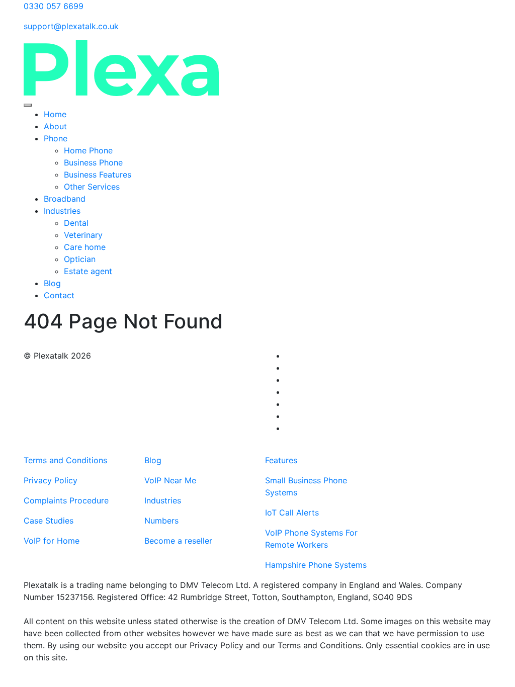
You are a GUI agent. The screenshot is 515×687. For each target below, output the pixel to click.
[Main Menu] (28, 105)
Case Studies (48, 521)
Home (55, 114)
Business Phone (93, 162)
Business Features (97, 174)
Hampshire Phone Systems (316, 565)
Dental (76, 223)
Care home (86, 247)
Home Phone (88, 150)
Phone (55, 138)
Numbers (161, 521)
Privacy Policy (50, 480)
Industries (62, 211)
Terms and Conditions (65, 460)
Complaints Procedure (66, 500)
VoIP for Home (51, 541)
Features (281, 460)
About (55, 126)
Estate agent (89, 271)
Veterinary (83, 235)
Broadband (64, 199)
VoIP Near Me (170, 480)
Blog (52, 283)
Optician (81, 259)
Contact (59, 295)
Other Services (92, 187)
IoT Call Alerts (292, 512)
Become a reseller (178, 541)
